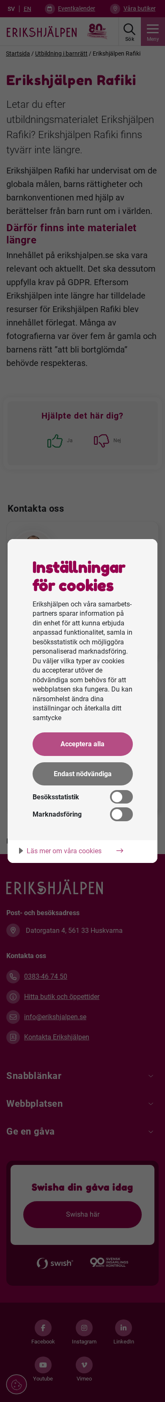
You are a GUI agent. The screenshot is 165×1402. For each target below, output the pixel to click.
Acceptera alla (82, 744)
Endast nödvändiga (83, 774)
